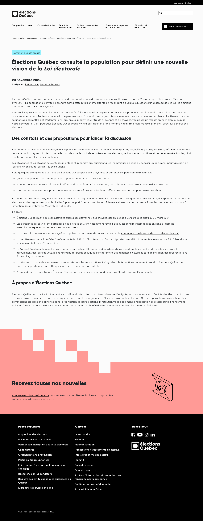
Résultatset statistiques (65, 26)
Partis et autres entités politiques (87, 26)
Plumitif (79, 459)
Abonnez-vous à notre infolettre (30, 395)
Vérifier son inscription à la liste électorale (43, 444)
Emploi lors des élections (33, 434)
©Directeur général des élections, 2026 (36, 511)
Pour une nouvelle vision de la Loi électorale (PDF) (150, 233)
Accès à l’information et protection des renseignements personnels (98, 476)
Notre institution (85, 444)
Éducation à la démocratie (141, 26)
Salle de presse (84, 465)
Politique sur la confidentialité (93, 484)
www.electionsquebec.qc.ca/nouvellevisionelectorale (47, 227)
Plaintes (79, 439)
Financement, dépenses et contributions (117, 26)
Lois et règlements (50, 84)
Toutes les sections (178, 26)
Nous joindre (178, 3)
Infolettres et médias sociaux (92, 454)
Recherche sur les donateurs (35, 473)
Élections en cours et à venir (35, 439)
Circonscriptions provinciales (35, 454)
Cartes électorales (46, 25)
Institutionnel (32, 84)
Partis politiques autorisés (33, 459)
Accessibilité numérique (89, 489)
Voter (30, 25)
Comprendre (18, 25)
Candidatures (26, 449)
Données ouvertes (85, 470)
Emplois (188, 3)
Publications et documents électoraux (97, 449)
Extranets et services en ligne (35, 487)
